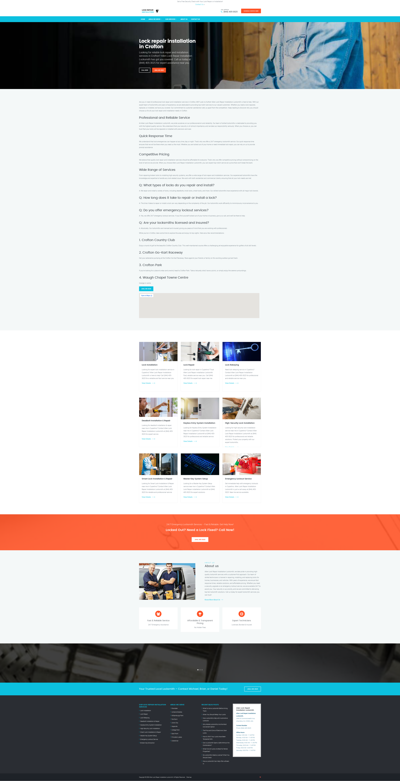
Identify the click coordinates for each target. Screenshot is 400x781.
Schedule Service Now (251, 11)
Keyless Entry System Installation (151, 725)
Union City (175, 723)
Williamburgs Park (177, 715)
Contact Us (199, 4)
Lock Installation (145, 710)
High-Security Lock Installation (150, 728)
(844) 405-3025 (230, 11)
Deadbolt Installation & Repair (149, 721)
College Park (176, 730)
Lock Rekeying (144, 718)
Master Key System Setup (148, 736)
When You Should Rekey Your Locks (214, 714)
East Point (175, 734)
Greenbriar (175, 741)
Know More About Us (212, 600)
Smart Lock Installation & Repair (150, 732)
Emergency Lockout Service (149, 739)
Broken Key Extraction (147, 743)
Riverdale (175, 708)
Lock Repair (144, 714)
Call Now (144, 70)
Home (143, 19)
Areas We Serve (154, 19)
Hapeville (174, 726)
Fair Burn (175, 719)
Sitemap (188, 777)
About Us (184, 19)
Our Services (170, 19)
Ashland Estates (177, 712)
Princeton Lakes (177, 737)
